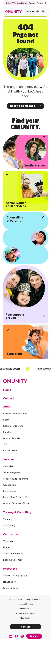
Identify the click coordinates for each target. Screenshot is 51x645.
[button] (11, 588)
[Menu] (43, 11)
